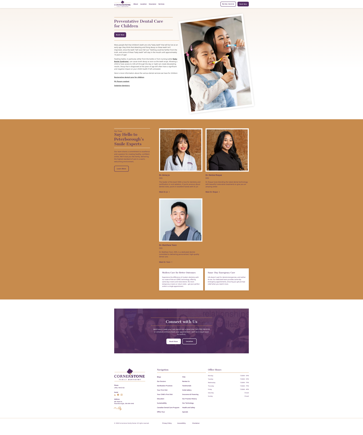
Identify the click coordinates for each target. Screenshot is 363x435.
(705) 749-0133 (119, 388)
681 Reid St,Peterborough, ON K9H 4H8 (124, 402)
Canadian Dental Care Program (168, 407)
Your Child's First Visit (165, 394)
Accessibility (181, 423)
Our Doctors (161, 381)
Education (160, 399)
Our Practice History (189, 399)
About (135, 4)
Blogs (159, 377)
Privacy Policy (167, 423)
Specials (185, 412)
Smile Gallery (187, 390)
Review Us (186, 381)
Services (161, 4)
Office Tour (161, 412)
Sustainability (162, 403)
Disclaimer (196, 423)
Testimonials (186, 386)
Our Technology (188, 403)
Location (143, 4)
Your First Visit (162, 390)
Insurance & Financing (190, 394)
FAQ (183, 377)
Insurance (152, 4)
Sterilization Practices (164, 386)
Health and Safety (188, 407)
